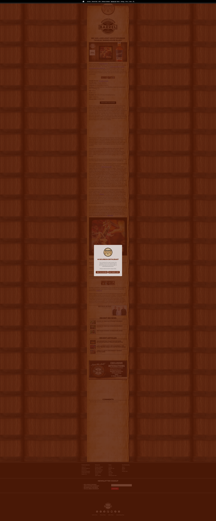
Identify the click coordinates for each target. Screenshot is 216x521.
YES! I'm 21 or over (102, 272)
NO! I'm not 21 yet (114, 272)
